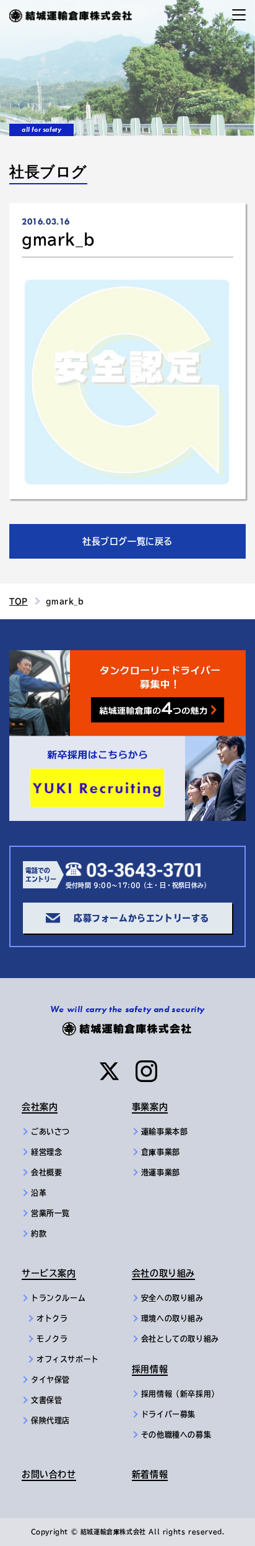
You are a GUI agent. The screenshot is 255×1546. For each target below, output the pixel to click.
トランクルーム (58, 1298)
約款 (38, 1233)
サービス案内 (49, 1273)
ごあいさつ (50, 1131)
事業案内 (150, 1106)
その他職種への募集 (176, 1434)
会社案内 (40, 1106)
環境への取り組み (172, 1318)
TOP (18, 601)
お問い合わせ (49, 1474)
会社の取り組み (163, 1273)
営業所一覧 (50, 1213)
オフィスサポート (68, 1359)
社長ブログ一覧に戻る (127, 541)
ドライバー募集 (168, 1414)
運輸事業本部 (164, 1131)
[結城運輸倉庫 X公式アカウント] (109, 1071)
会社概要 (46, 1172)
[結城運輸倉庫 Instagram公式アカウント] (146, 1071)
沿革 (38, 1192)
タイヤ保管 (50, 1379)
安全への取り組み (172, 1298)
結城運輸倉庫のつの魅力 (61, 657)
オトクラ (52, 1318)
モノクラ (52, 1338)
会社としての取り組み (180, 1338)
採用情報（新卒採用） (180, 1394)
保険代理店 (50, 1420)
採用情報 (150, 1369)
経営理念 (46, 1152)
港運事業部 (160, 1172)
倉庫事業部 (160, 1152)
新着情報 (150, 1474)
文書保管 (46, 1400)
